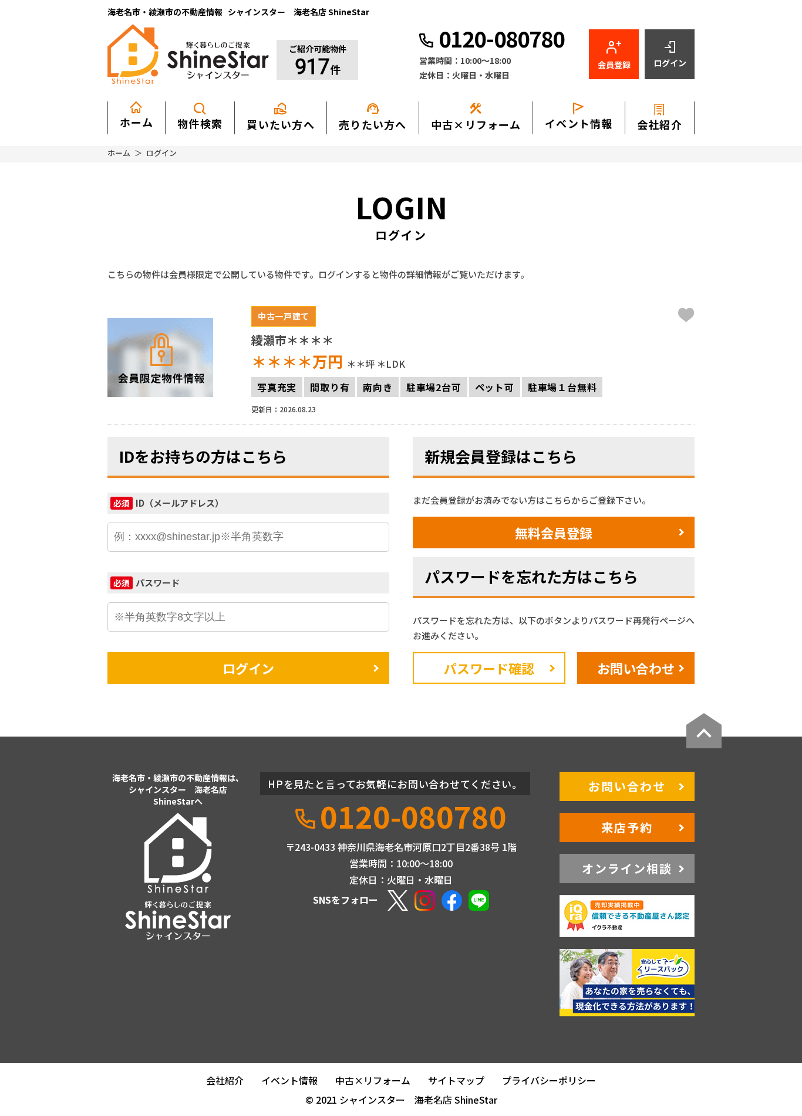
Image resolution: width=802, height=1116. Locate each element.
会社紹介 (659, 124)
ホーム (136, 122)
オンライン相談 (627, 868)
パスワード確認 (489, 668)
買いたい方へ (281, 116)
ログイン (669, 63)
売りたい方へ (373, 116)
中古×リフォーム (476, 116)
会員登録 (614, 64)
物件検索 (200, 123)
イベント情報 (579, 123)
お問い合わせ (636, 668)
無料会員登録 (553, 532)
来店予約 (627, 827)
